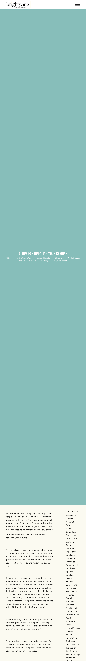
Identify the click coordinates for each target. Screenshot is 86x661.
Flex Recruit (71, 608)
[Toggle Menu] (77, 4)
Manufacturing (73, 654)
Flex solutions (72, 611)
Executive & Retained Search (71, 594)
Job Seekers (71, 651)
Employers (71, 581)
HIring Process (73, 628)
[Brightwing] (18, 4)
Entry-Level (71, 588)
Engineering (71, 585)
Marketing (70, 657)
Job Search (71, 648)
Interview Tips (72, 644)
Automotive (71, 522)
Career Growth (73, 538)
